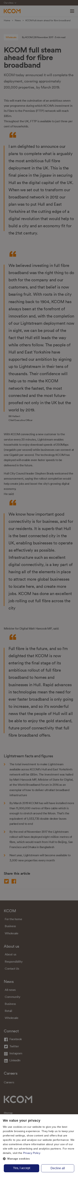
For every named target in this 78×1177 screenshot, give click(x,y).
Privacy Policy (31, 1152)
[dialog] (39, 1145)
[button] (39, 1158)
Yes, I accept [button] (21, 1168)
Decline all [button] (58, 1168)
